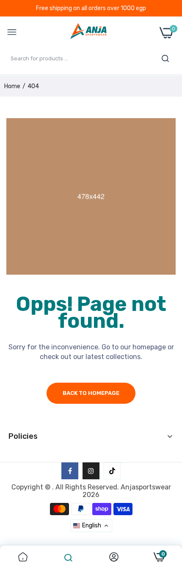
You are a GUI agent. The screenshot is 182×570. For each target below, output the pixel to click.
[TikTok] (112, 470)
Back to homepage (91, 393)
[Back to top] (165, 500)
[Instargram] (91, 470)
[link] (22, 558)
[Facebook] (69, 470)
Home (12, 86)
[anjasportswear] (88, 32)
